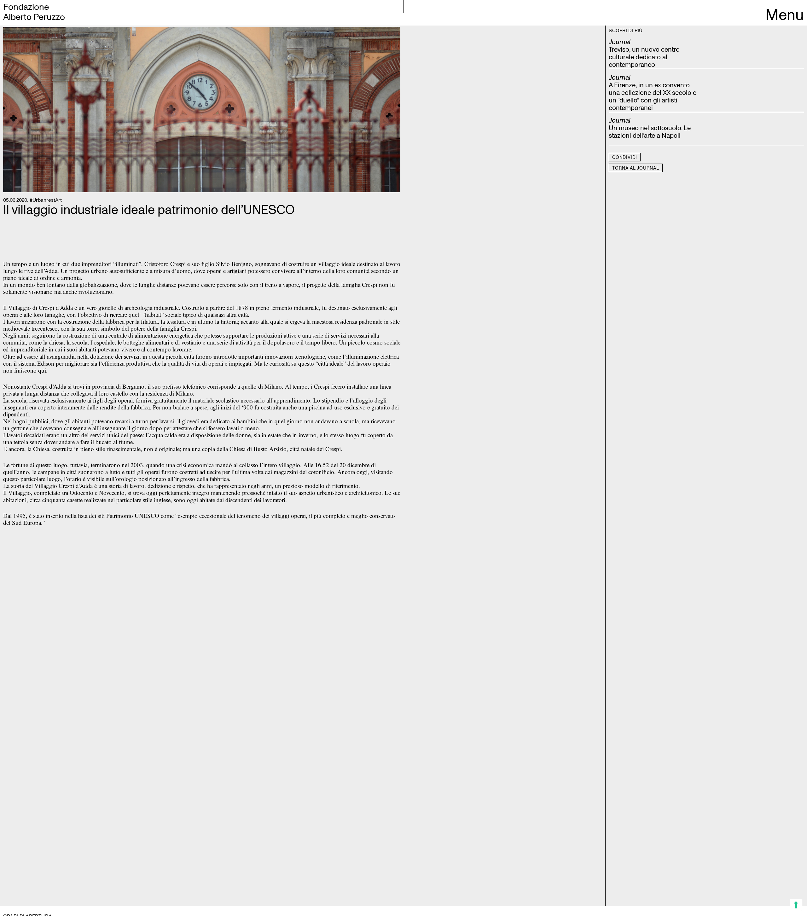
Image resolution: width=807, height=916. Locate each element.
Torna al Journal (635, 168)
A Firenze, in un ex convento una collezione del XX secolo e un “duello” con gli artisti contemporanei (652, 97)
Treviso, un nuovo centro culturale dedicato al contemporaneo (644, 57)
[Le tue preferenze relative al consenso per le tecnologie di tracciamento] (796, 905)
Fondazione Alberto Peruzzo (34, 12)
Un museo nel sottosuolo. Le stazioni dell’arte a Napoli (650, 132)
